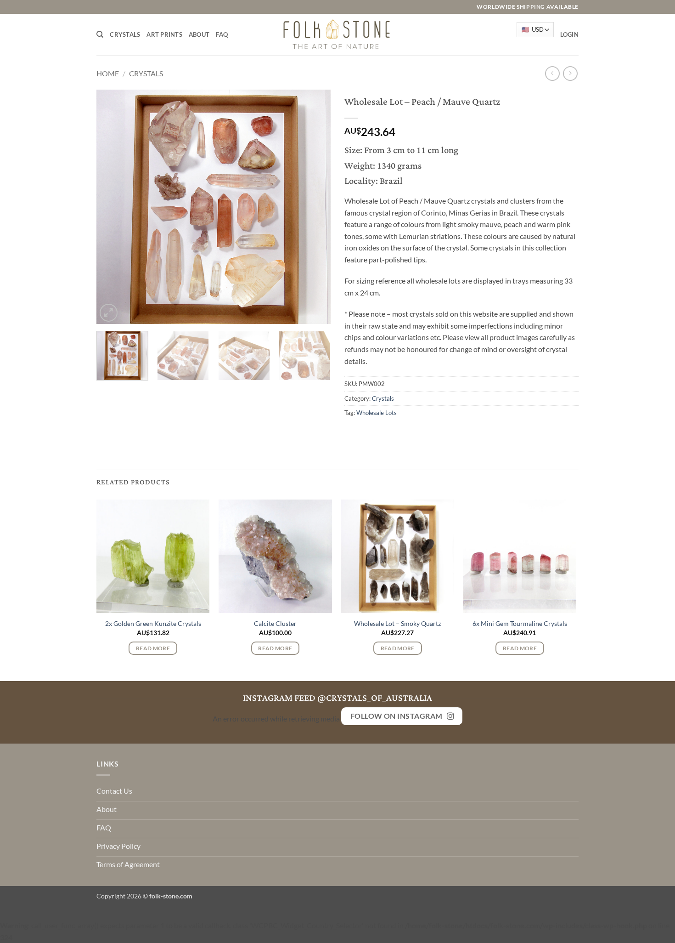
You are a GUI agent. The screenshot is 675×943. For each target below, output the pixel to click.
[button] (569, 34)
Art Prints (164, 34)
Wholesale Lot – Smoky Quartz (397, 623)
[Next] (314, 206)
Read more (153, 648)
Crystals (125, 34)
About (199, 34)
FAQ (222, 34)
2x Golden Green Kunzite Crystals (153, 623)
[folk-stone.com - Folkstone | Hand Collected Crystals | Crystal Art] (337, 34)
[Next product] (552, 73)
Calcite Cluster (275, 623)
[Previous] (112, 206)
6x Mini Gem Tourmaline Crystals (519, 623)
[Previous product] (570, 73)
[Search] (99, 34)
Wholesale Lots (376, 412)
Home (107, 73)
